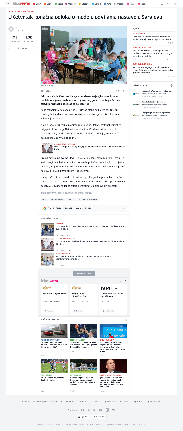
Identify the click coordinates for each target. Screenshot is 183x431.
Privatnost (124, 401)
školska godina (57, 199)
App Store (84, 417)
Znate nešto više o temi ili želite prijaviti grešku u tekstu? (67, 192)
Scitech (98, 3)
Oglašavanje (110, 401)
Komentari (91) (84, 273)
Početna (25, 401)
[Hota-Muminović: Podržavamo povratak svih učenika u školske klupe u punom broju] (47, 229)
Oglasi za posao (154, 401)
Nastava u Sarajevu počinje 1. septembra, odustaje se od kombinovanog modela (84, 258)
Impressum (56, 401)
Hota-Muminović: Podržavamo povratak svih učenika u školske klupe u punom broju (91, 228)
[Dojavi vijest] (168, 3)
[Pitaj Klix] (162, 3)
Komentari (71, 401)
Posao (133, 3)
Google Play (100, 417)
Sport (60, 3)
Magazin (72, 3)
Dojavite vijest (40, 401)
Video (143, 3)
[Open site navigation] (8, 4)
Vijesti (39, 3)
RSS (113, 410)
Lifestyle (85, 3)
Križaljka (121, 3)
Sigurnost (138, 401)
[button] (120, 280)
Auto (109, 3)
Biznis (49, 3)
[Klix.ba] (21, 3)
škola (44, 199)
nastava (71, 199)
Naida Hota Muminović (88, 199)
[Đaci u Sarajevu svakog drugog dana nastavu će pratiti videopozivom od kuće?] (47, 244)
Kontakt (83, 401)
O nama (95, 401)
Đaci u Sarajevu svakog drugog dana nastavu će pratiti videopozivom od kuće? (90, 243)
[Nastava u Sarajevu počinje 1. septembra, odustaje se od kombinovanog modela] (47, 259)
